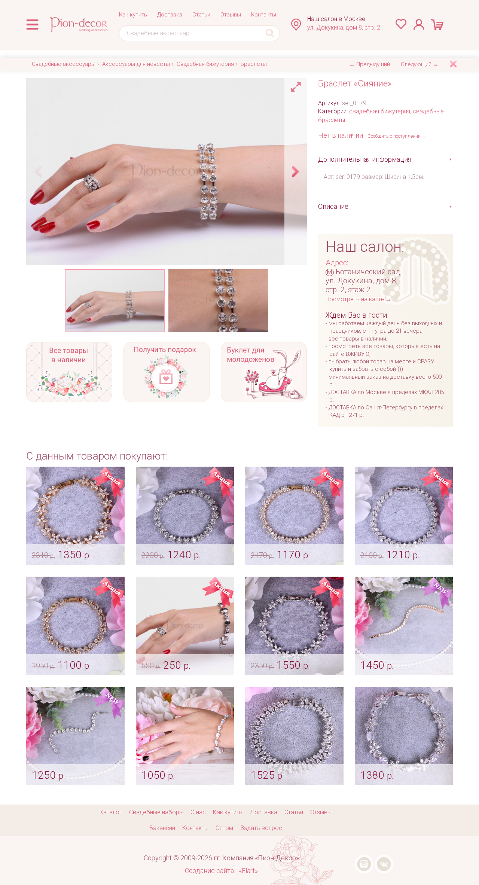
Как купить (133, 14)
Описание (333, 206)
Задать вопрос (261, 827)
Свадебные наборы (156, 812)
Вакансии (162, 827)
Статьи (201, 14)
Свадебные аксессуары (63, 64)
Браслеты (254, 64)
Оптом (224, 827)
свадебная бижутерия (379, 111)
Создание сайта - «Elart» (221, 871)
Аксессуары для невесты (136, 64)
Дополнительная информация (364, 159)
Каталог (111, 812)
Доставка (169, 14)
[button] (297, 85)
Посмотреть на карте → (358, 299)
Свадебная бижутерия (205, 64)
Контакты (263, 14)
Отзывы (230, 14)
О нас (198, 812)
